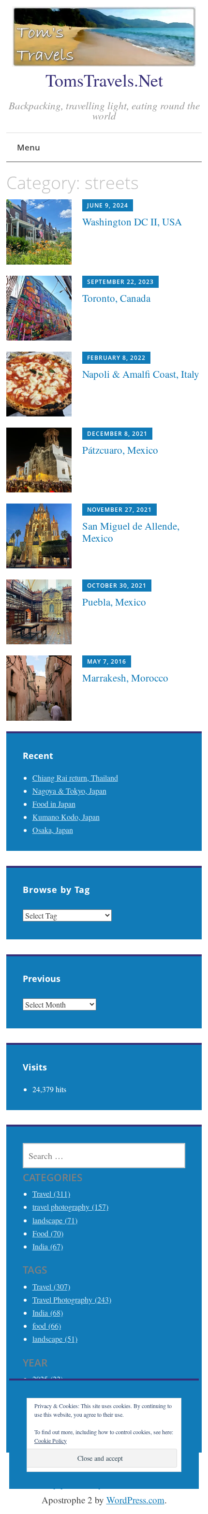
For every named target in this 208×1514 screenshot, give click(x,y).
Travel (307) (51, 1286)
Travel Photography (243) (71, 1299)
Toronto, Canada (116, 298)
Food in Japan (53, 804)
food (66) (46, 1326)
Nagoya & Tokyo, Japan (69, 791)
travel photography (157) (70, 1207)
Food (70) (47, 1233)
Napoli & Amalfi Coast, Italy (140, 374)
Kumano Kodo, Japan (66, 817)
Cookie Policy (50, 1440)
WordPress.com (135, 1500)
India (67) (47, 1246)
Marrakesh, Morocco (125, 677)
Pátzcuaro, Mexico (120, 450)
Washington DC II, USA (132, 221)
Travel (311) (51, 1193)
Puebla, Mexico (114, 602)
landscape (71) (54, 1220)
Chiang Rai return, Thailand (75, 777)
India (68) (47, 1312)
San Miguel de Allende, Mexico (130, 532)
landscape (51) (54, 1339)
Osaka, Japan (52, 830)
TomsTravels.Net (104, 79)
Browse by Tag (56, 889)
